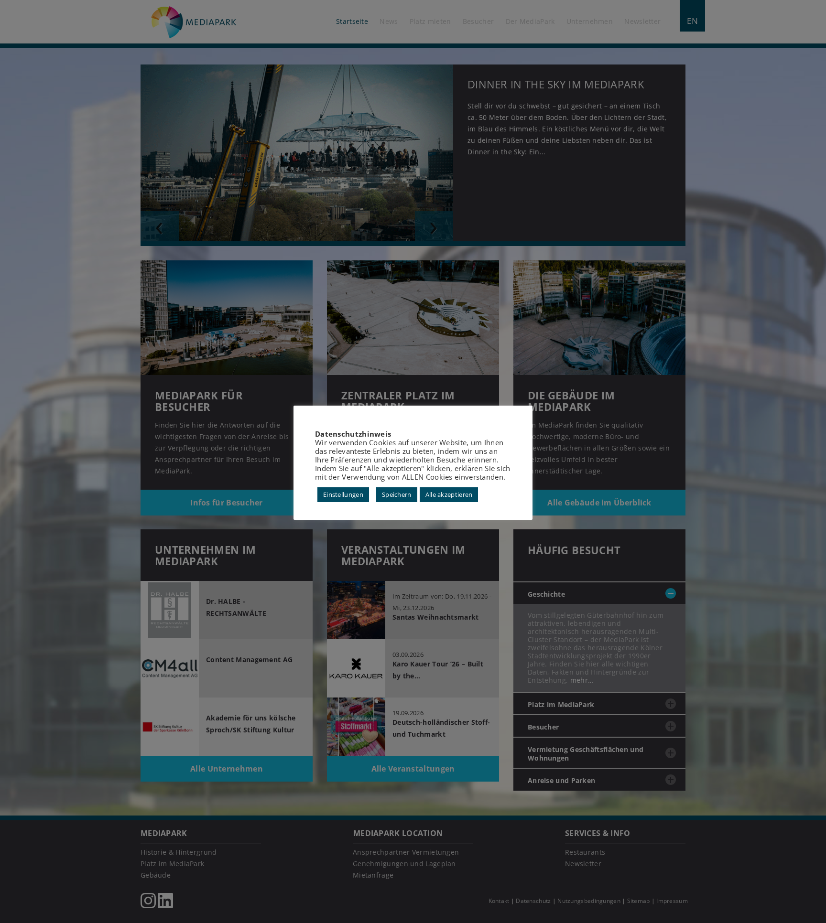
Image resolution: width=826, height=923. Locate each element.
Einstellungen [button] (343, 494)
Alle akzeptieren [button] (449, 494)
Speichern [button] (397, 494)
